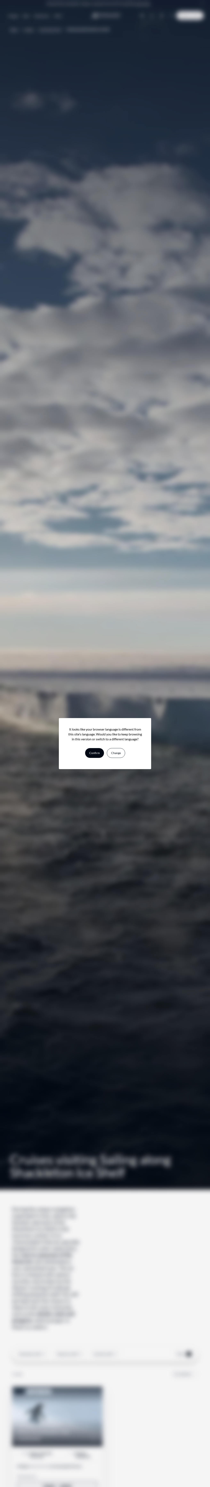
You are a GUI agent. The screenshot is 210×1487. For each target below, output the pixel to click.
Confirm (94, 753)
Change (116, 753)
